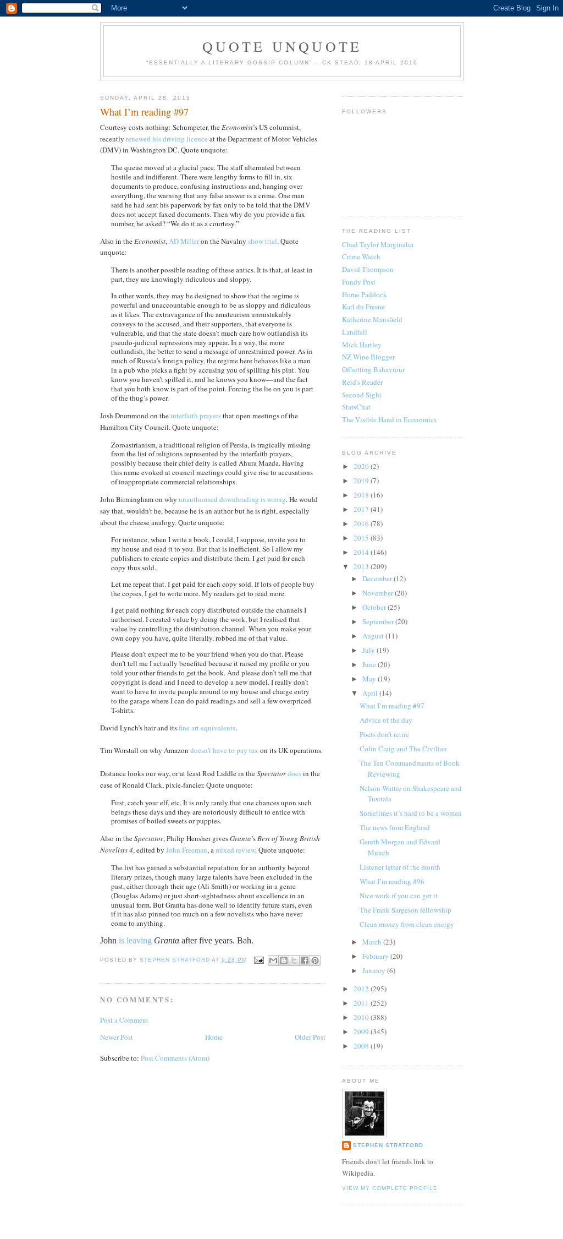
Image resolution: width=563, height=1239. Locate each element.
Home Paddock (364, 294)
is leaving (135, 940)
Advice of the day (386, 720)
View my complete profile (390, 1188)
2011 (362, 1003)
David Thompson (368, 269)
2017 (362, 509)
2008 (362, 1046)
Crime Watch (361, 256)
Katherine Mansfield (372, 319)
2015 (362, 538)
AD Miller (184, 241)
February (376, 956)
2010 (362, 1017)
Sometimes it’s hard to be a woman (411, 813)
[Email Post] (258, 960)
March (372, 942)
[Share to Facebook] (304, 960)
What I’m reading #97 (392, 706)
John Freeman (186, 850)
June (370, 664)
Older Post (310, 1037)
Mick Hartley (362, 345)
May (370, 679)
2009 (362, 1031)
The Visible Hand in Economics (389, 419)
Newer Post (116, 1037)
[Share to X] (294, 960)
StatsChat (356, 407)
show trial (262, 241)
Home (214, 1037)
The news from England (395, 827)
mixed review (235, 850)
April (370, 693)
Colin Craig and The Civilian (403, 749)
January (374, 970)
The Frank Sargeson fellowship (405, 910)
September (378, 621)
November (378, 593)
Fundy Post (359, 282)
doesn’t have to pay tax (224, 750)
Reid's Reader (362, 382)
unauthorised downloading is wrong (232, 499)
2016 (362, 523)
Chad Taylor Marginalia (377, 244)
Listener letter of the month (400, 867)
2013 (362, 566)
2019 (362, 480)
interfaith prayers (195, 416)
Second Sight (362, 395)
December (378, 578)
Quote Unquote (282, 46)
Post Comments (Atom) (175, 1058)
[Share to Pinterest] (315, 960)
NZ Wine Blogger (368, 357)
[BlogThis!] (283, 960)
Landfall (354, 332)
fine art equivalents (207, 728)
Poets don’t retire (384, 734)
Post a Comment (124, 1020)
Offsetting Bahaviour (373, 369)
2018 (362, 495)
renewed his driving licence (167, 139)
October (375, 607)
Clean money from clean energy (407, 924)
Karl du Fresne (363, 307)
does (294, 773)
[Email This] (273, 960)
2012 (362, 989)
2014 (362, 552)
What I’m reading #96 (392, 881)
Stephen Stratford (388, 1145)
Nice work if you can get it (399, 895)
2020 (362, 466)
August (373, 636)
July (369, 650)
